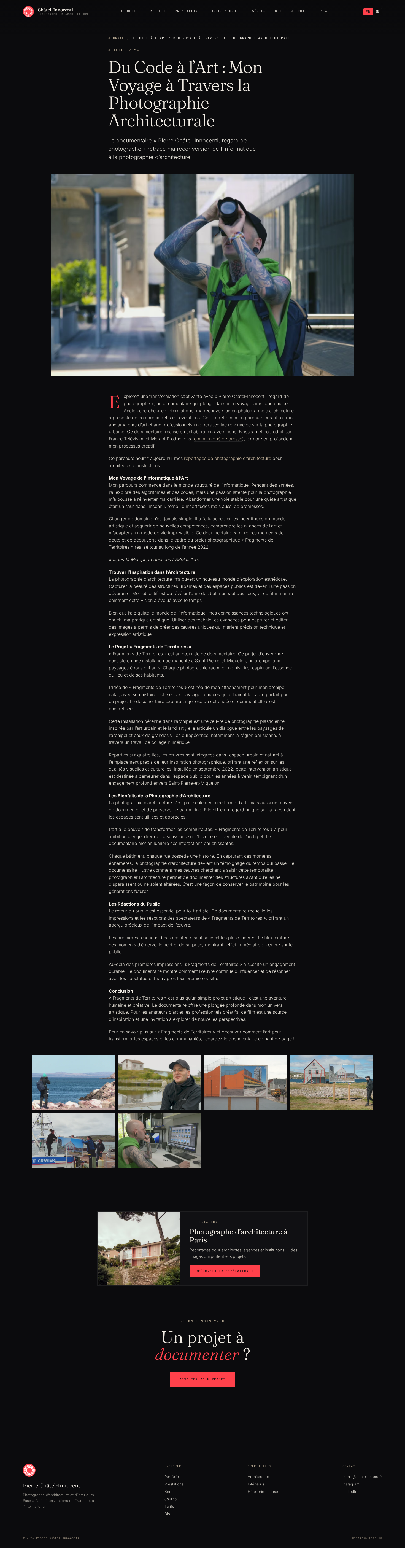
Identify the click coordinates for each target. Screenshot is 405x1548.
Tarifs (169, 1506)
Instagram (351, 1484)
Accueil (128, 11)
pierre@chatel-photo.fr (362, 1476)
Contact (324, 11)
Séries (259, 11)
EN (377, 12)
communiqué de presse (218, 438)
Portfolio (155, 11)
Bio (278, 11)
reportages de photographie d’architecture (227, 458)
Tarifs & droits (226, 11)
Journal (299, 11)
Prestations (187, 11)
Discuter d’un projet (202, 1379)
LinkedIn (349, 1491)
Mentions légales (367, 1538)
